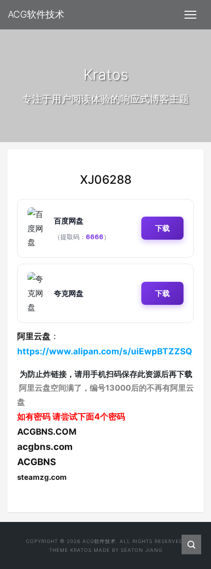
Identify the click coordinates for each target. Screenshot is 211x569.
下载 (162, 228)
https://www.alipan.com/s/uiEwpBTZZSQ (104, 351)
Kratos (81, 550)
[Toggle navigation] (190, 14)
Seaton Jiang (141, 550)
